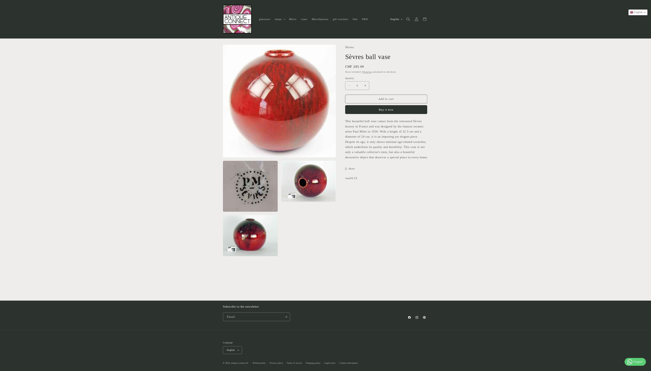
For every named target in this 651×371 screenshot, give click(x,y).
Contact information (348, 363)
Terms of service (294, 363)
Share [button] (352, 168)
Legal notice (330, 363)
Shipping (367, 72)
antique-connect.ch (239, 363)
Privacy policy (276, 363)
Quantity (349, 78)
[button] (280, 19)
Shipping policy (313, 363)
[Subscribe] (286, 316)
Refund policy (259, 363)
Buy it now (386, 109)
